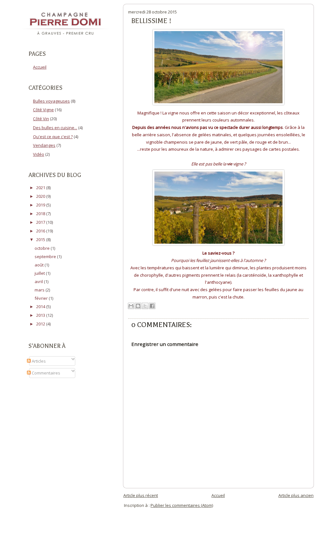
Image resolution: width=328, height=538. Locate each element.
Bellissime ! (151, 21)
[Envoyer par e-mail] (131, 306)
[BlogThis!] (138, 306)
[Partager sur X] (145, 306)
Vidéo (38, 154)
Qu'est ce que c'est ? (53, 136)
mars (40, 290)
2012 (41, 324)
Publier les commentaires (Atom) (182, 505)
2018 (41, 213)
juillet (40, 273)
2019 (41, 205)
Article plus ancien (296, 495)
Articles (38, 361)
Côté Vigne (43, 110)
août (40, 265)
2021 (41, 187)
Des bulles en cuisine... (55, 127)
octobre (43, 248)
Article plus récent (140, 495)
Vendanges (44, 145)
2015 (41, 239)
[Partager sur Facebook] (152, 306)
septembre (46, 256)
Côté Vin (41, 119)
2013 (41, 315)
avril (39, 281)
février (42, 298)
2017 (41, 222)
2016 (41, 231)
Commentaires (45, 373)
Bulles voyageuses (51, 101)
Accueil (39, 67)
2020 (41, 196)
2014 (41, 306)
